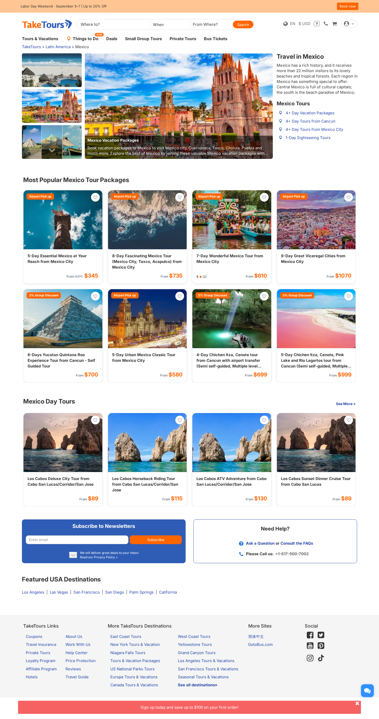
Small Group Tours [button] (143, 38)
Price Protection (80, 660)
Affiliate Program (41, 668)
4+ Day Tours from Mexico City (314, 129)
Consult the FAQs (297, 543)
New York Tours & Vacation (135, 644)
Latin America (58, 46)
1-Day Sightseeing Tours (308, 137)
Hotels (32, 676)
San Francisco (86, 592)
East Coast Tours (125, 636)
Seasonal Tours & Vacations (203, 676)
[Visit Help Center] (317, 23)
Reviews (73, 668)
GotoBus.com (260, 644)
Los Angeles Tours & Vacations (206, 660)
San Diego (114, 592)
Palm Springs (141, 592)
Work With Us (77, 644)
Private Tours (183, 38)
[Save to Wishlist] (95, 197)
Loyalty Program (40, 660)
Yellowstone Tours (195, 644)
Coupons (34, 636)
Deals (111, 38)
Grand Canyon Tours (197, 652)
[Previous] (99, 106)
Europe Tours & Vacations (134, 676)
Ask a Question (260, 543)
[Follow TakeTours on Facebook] (310, 635)
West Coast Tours (194, 636)
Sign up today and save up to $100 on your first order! (189, 707)
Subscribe (155, 539)
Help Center (76, 652)
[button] (52, 70)
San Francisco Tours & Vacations (208, 668)
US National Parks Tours (132, 668)
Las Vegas (59, 592)
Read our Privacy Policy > (99, 557)
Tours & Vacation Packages (135, 660)
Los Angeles (33, 592)
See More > (346, 403)
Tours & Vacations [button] (40, 38)
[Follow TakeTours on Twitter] (321, 635)
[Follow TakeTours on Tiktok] (321, 658)
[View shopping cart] (334, 23)
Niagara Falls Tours (127, 652)
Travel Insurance (41, 644)
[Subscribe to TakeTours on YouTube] (310, 646)
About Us (73, 636)
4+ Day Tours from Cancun (310, 121)
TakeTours (31, 46)
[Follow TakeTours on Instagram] (310, 658)
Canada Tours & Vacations (134, 684)
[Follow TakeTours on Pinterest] (321, 645)
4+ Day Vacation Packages (310, 112)
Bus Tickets (215, 38)
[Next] (258, 106)
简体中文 (256, 636)
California (168, 592)
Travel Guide (77, 676)
